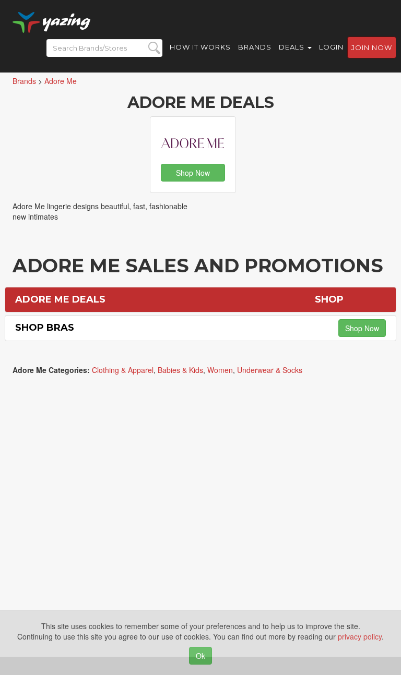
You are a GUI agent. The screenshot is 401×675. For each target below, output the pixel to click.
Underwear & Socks (269, 370)
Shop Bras (44, 327)
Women (220, 370)
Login (331, 47)
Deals (292, 47)
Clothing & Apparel (123, 370)
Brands (255, 47)
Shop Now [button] (193, 172)
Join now (371, 47)
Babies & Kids (180, 370)
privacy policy (360, 636)
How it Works (200, 47)
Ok (200, 655)
